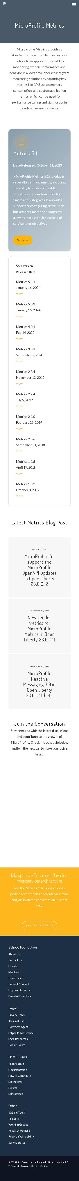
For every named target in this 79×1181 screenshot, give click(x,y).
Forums (12, 1087)
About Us (14, 954)
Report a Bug (16, 1063)
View (19, 294)
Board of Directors (19, 996)
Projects (13, 1118)
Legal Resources (18, 1038)
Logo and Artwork (19, 990)
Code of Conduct (18, 984)
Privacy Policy (16, 1014)
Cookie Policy (16, 1045)
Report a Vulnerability (21, 1136)
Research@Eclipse (19, 1130)
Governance (15, 978)
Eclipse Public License (21, 1033)
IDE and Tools (16, 1112)
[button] (74, 4)
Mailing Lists (15, 1081)
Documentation (17, 1069)
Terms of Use (16, 1021)
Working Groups (18, 1124)
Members (13, 972)
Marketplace (15, 1093)
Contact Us (15, 960)
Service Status (16, 1142)
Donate (12, 966)
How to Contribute (19, 1075)
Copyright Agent (18, 1026)
